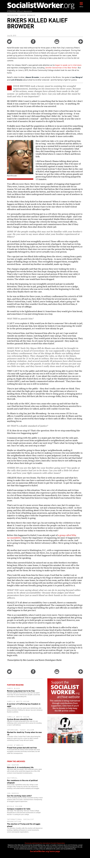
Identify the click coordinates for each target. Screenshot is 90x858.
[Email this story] (56, 43)
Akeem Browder (27, 15)
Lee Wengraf (77, 77)
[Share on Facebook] (33, 43)
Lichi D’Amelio (17, 79)
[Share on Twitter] (9, 43)
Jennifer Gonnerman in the (61, 67)
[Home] (41, 5)
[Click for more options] (80, 43)
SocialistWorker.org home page (45, 851)
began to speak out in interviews (68, 64)
